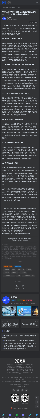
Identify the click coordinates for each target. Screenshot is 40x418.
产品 (8, 377)
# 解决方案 (6, 269)
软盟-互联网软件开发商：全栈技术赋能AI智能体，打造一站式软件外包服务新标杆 (19, 13)
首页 (3, 7)
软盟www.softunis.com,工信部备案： (18, 381)
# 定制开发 (6, 272)
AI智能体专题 (8, 266)
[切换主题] (37, 398)
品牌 (17, 379)
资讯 (25, 377)
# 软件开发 (21, 269)
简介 (20, 379)
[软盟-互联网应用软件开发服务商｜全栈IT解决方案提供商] (20, 361)
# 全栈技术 (23, 272)
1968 (14, 300)
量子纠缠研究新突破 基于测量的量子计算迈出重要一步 (20, 346)
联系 (23, 379)
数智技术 (14, 7)
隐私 (12, 377)
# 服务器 (29, 269)
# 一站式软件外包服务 (28, 275)
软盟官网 (9, 18)
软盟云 (18, 386)
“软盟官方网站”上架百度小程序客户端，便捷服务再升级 (20, 343)
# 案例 (13, 269)
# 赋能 (18, 275)
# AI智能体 (14, 272)
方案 (21, 377)
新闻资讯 (8, 7)
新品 (16, 377)
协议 (34, 377)
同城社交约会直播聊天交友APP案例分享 (16, 349)
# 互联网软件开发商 (9, 275)
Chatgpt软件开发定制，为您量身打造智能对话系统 (19, 340)
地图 (29, 377)
